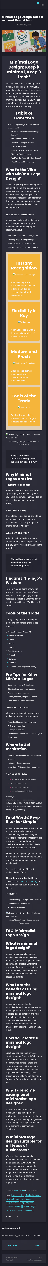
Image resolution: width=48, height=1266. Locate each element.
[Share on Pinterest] (31, 1217)
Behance (12, 659)
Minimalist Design (13, 1207)
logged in (18, 1235)
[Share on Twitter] (17, 1217)
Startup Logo (30, 1210)
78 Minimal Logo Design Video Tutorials (24, 900)
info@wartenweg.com (34, 1260)
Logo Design (19, 1190)
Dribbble (12, 663)
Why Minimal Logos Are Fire (22, 139)
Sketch (12, 647)
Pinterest (12, 667)
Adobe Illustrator (16, 636)
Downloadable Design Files (19, 903)
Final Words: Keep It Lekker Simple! (26, 158)
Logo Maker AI (12, 1203)
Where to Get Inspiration (21, 154)
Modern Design (29, 1207)
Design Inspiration (33, 1195)
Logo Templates (27, 1203)
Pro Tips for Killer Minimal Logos (24, 150)
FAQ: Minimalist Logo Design (23, 162)
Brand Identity (18, 1195)
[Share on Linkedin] (24, 1217)
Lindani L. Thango (29, 881)
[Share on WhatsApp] (34, 1217)
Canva (11, 640)
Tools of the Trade (18, 146)
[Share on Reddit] (28, 1217)
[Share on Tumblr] (21, 1217)
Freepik (12, 655)
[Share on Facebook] (14, 1217)
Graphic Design (13, 1199)
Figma (11, 643)
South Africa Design (14, 1210)
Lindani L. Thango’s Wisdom (23, 143)
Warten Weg (33, 1190)
